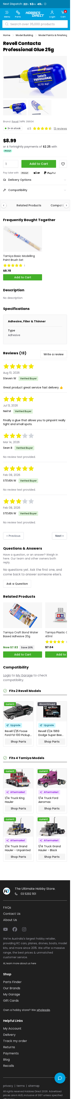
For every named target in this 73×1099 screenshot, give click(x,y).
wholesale (43, 1010)
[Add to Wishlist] (63, 164)
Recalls (8, 1066)
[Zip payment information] (36, 173)
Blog (6, 1059)
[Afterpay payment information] (24, 173)
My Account (12, 1028)
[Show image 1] (14, 107)
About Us (10, 920)
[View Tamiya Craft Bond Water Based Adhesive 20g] (22, 615)
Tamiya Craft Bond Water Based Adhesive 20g (20, 634)
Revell (15, 121)
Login (7, 675)
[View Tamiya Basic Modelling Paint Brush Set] (22, 239)
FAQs (7, 907)
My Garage (24, 675)
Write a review (54, 354)
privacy (8, 1086)
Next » (59, 536)
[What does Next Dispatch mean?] (45, 3)
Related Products (29, 205)
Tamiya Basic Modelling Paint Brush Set (19, 258)
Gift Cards (11, 1000)
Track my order (15, 1041)
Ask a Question (17, 584)
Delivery (9, 1034)
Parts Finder (12, 982)
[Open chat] (60, 1078)
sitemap (34, 1086)
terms (21, 1086)
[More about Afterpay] (7, 150)
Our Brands (11, 988)
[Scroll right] (64, 205)
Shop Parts (18, 742)
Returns (9, 1047)
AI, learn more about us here (19, 963)
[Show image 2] (39, 107)
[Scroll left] (5, 205)
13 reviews (60, 128)
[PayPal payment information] (50, 173)
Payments (11, 1053)
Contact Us (11, 913)
